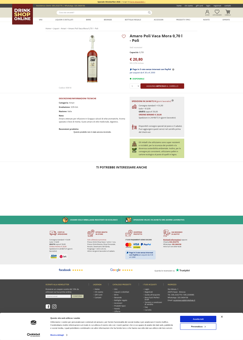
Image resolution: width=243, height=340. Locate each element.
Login (208, 5)
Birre (88, 19)
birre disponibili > (137, 2)
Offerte (226, 19)
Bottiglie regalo (133, 19)
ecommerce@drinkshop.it (184, 300)
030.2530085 (189, 295)
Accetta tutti (198, 319)
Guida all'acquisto (152, 295)
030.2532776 (57, 5)
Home (179, 5)
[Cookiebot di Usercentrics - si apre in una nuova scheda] (34, 335)
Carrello (228, 15)
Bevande (108, 19)
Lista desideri (217, 15)
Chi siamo (189, 5)
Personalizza (196, 326)
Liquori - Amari (59, 28)
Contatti (227, 5)
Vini (40, 19)
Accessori (158, 19)
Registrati (217, 5)
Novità (206, 19)
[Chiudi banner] (222, 317)
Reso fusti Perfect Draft (152, 298)
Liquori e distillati (64, 19)
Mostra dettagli (57, 335)
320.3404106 (79, 5)
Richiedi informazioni (172, 240)
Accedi (207, 15)
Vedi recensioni (136, 47)
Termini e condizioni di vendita (153, 303)
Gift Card (199, 5)
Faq (146, 307)
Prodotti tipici (183, 19)
